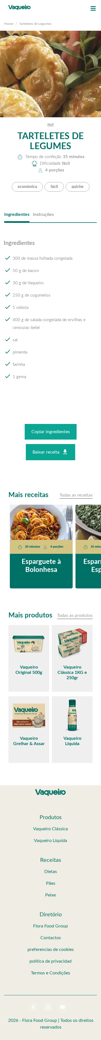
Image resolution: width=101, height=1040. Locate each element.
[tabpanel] (50, 315)
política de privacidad (50, 961)
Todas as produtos (75, 615)
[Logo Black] (19, 5)
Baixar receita (46, 452)
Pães (50, 883)
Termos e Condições (50, 973)
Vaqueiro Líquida (50, 840)
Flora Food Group (50, 926)
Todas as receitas (76, 495)
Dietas (50, 871)
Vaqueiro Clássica (50, 829)
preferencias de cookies (50, 949)
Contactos (50, 938)
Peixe (50, 895)
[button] (93, 8)
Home (8, 23)
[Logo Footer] (50, 790)
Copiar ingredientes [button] (50, 432)
